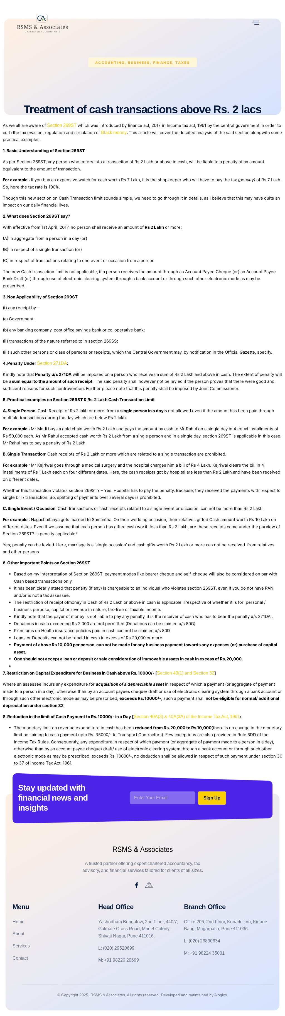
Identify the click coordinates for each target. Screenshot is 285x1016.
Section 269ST (62, 125)
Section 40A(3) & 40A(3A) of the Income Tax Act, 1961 (187, 716)
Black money (113, 132)
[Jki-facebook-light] (136, 885)
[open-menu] (255, 22)
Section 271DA (52, 363)
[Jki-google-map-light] (149, 885)
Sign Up (211, 798)
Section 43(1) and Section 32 (185, 673)
